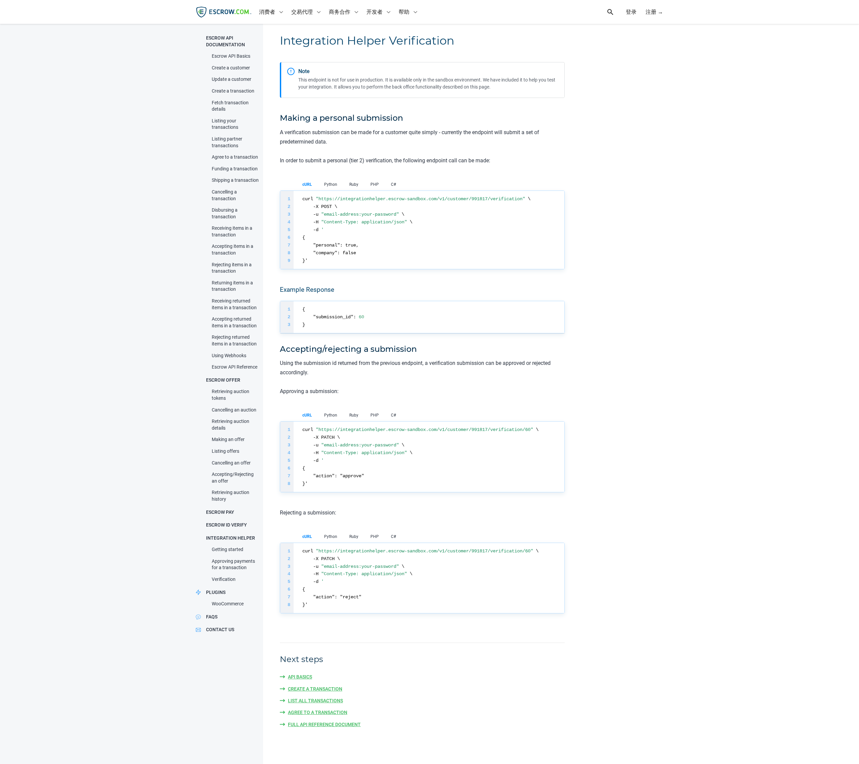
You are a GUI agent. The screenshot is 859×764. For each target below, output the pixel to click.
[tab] (272, 12)
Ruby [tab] (353, 184)
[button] (225, 41)
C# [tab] (393, 184)
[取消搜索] (614, 12)
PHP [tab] (374, 184)
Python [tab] (330, 184)
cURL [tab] (307, 184)
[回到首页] (224, 12)
